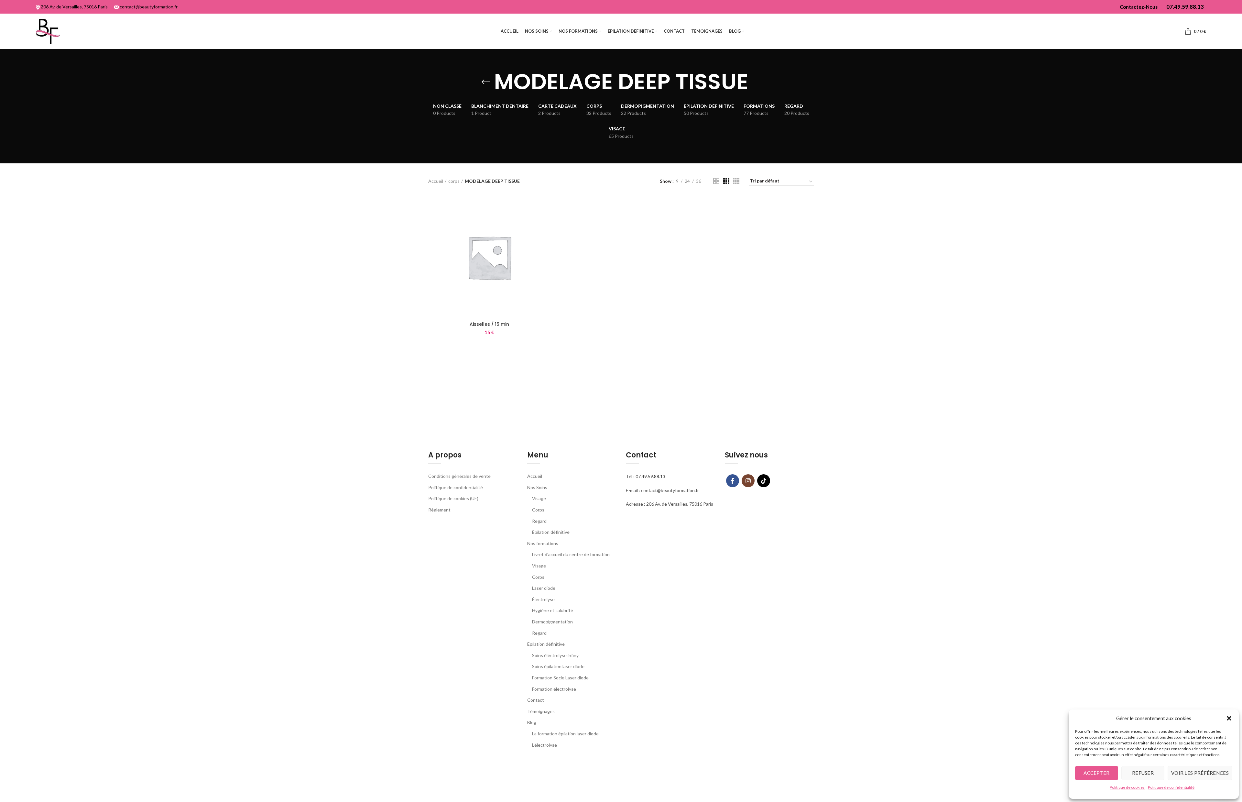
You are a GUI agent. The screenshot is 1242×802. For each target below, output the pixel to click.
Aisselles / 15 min (489, 324)
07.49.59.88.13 (650, 476)
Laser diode (543, 588)
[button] (1229, 718)
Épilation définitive (551, 532)
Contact (535, 700)
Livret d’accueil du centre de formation (571, 554)
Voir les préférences (1200, 773)
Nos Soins (537, 487)
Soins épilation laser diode (558, 666)
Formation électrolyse (554, 689)
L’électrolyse (544, 745)
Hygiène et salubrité (552, 610)
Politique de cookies (1127, 787)
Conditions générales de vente (459, 476)
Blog (531, 722)
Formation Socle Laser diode (560, 677)
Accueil (435, 181)
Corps (538, 509)
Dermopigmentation (552, 621)
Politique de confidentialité (1171, 787)
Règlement (439, 509)
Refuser (1143, 773)
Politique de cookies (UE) (453, 498)
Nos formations (542, 543)
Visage (539, 498)
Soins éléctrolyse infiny (555, 655)
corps (454, 181)
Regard (539, 521)
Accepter (1096, 773)
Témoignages (541, 711)
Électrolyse (543, 599)
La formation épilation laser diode (565, 733)
